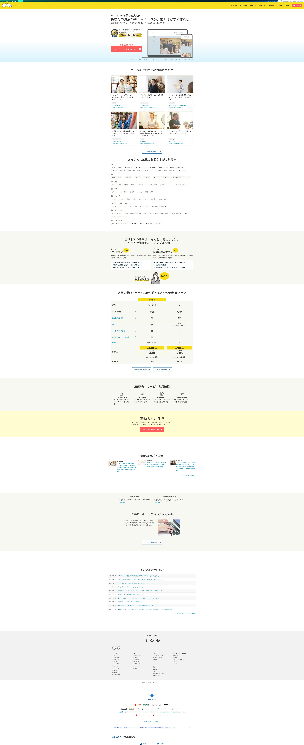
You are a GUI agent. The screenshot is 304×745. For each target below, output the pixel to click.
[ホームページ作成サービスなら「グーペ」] (9, 5)
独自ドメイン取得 (118, 318)
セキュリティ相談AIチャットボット (161, 743)
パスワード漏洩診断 (140, 743)
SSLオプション (116, 668)
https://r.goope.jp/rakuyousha (176, 143)
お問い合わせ (136, 662)
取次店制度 (155, 669)
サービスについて (116, 655)
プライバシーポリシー (178, 659)
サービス (252, 5)
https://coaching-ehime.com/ (176, 107)
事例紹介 (114, 670)
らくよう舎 (172, 141)
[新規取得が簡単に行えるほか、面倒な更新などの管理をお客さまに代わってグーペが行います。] (135, 318)
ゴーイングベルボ (117, 141)
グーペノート (136, 666)
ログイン (288, 5)
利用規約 (175, 657)
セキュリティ (176, 662)
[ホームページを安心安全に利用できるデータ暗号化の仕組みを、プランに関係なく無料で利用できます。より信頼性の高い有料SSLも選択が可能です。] (135, 324)
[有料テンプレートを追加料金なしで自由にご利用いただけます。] (135, 337)
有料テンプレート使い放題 (120, 337)
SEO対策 (114, 672)
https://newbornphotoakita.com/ (148, 107)
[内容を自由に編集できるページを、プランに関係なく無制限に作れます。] (135, 311)
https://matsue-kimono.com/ (119, 107)
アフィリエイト (157, 671)
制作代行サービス (137, 664)
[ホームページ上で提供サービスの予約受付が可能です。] (135, 331)
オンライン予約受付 (118, 331)
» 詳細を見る (122, 502)
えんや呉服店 (116, 105)
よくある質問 (136, 659)
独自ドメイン (115, 666)
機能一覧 (114, 662)
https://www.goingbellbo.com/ (119, 143)
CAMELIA (143, 141)
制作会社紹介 (136, 668)
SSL (113, 324)
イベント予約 (115, 664)
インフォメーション (158, 655)
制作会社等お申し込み (158, 673)
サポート (261, 5)
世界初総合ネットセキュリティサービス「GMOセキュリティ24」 (123, 743)
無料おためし (296, 5)
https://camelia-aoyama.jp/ (147, 143)
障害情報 (155, 659)
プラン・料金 (233, 5)
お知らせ (270, 5)
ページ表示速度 (116, 674)
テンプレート (243, 5)
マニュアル (135, 657)
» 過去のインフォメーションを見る (186, 613)
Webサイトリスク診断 (150, 743)
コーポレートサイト (149, 721)
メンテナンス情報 (157, 657)
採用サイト (157, 721)
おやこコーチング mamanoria (177, 105)
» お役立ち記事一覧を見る (188, 475)
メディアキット (157, 675)
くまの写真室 (144, 105)
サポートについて (137, 655)
